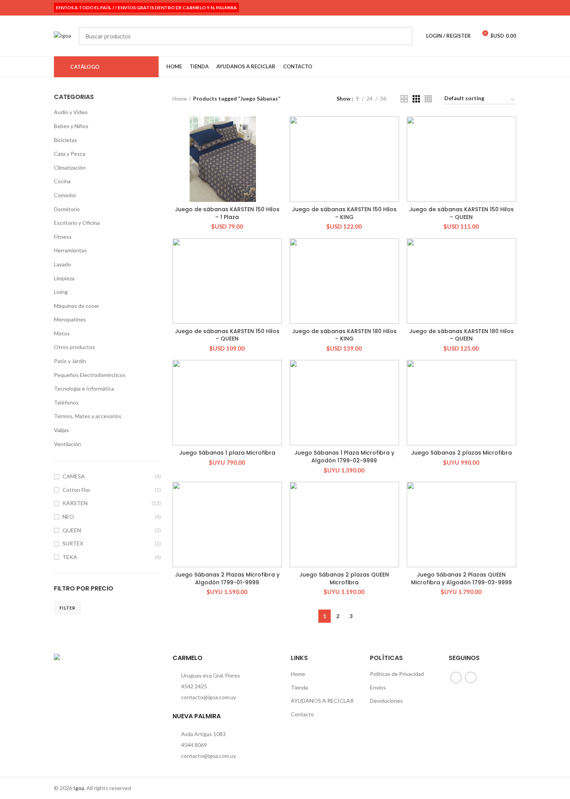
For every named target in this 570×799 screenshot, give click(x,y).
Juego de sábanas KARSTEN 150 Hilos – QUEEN (461, 213)
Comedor (65, 195)
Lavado (62, 264)
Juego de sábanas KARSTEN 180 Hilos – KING (344, 335)
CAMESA (73, 476)
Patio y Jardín (70, 361)
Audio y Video (71, 112)
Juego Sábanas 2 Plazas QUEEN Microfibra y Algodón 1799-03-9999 (461, 578)
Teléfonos (66, 402)
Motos (62, 333)
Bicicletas (65, 140)
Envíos (378, 687)
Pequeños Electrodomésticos (90, 375)
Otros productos (74, 347)
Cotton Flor (76, 489)
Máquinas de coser (76, 305)
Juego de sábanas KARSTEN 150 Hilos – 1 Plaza (227, 213)
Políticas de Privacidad (397, 673)
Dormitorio (67, 209)
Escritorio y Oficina (77, 222)
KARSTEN (75, 503)
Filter (67, 608)
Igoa (78, 788)
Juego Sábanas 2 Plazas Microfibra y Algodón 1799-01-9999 (227, 578)
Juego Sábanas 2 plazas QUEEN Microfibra (344, 578)
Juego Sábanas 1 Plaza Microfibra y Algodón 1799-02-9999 (344, 456)
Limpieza (64, 278)
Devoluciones (386, 700)
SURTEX (72, 543)
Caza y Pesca (69, 153)
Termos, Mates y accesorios (87, 416)
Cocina (62, 181)
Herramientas (70, 250)
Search (402, 36)
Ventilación (67, 444)
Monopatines (70, 319)
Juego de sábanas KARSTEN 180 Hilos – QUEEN (461, 335)
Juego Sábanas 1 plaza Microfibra (227, 453)
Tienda (299, 687)
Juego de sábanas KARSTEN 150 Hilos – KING (344, 213)
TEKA (69, 557)
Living (61, 291)
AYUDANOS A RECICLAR (322, 700)
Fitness (63, 236)
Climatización (70, 167)
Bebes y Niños (71, 126)
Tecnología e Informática (84, 388)
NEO (68, 516)
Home (180, 98)
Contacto (302, 714)
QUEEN (71, 530)
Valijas (61, 430)
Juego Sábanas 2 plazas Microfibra (461, 453)
